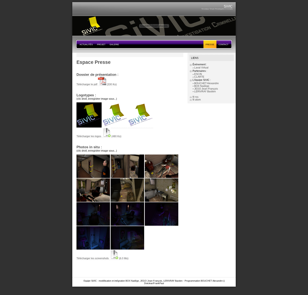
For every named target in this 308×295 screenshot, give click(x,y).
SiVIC (228, 6)
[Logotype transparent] (140, 126)
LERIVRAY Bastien (205, 91)
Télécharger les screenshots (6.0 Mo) (102, 258)
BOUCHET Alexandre (206, 83)
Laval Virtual (201, 67)
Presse (210, 44)
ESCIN (198, 74)
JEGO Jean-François (206, 88)
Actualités (86, 44)
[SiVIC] (154, 34)
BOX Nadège (201, 86)
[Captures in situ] (93, 177)
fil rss (195, 96)
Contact (223, 44)
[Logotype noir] (89, 126)
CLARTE (199, 76)
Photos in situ (88, 147)
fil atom (197, 99)
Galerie (114, 44)
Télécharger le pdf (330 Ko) (96, 84)
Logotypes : (86, 95)
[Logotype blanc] (114, 126)
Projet (101, 44)
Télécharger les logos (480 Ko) (98, 136)
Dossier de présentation (96, 74)
